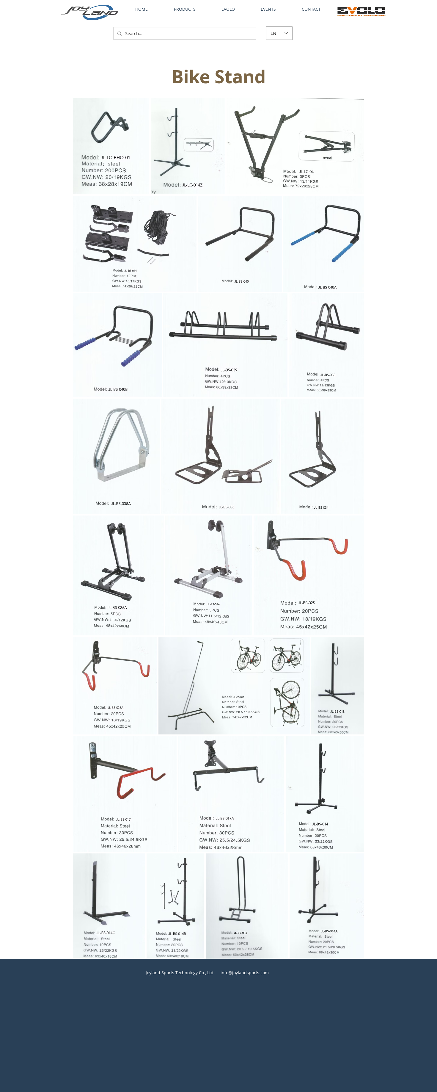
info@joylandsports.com (245, 972)
